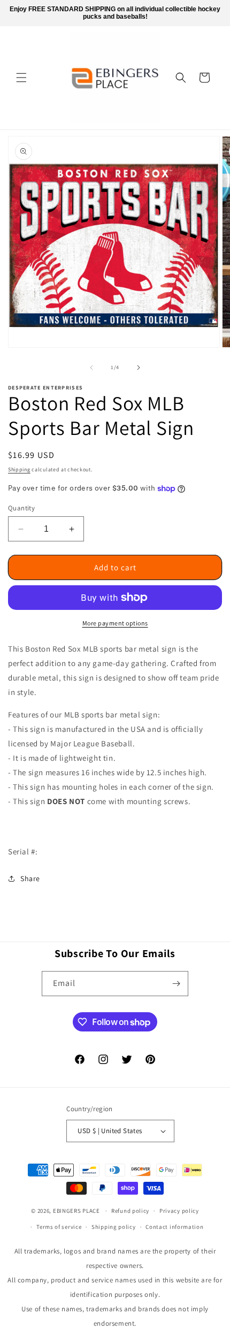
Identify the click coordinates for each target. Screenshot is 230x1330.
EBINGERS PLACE (76, 1210)
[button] (21, 77)
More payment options (115, 623)
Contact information (174, 1226)
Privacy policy (179, 1210)
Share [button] (30, 878)
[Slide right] (138, 367)
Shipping (19, 469)
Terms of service (58, 1226)
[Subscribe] (176, 983)
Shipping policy (113, 1226)
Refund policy (130, 1210)
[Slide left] (91, 367)
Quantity (21, 508)
